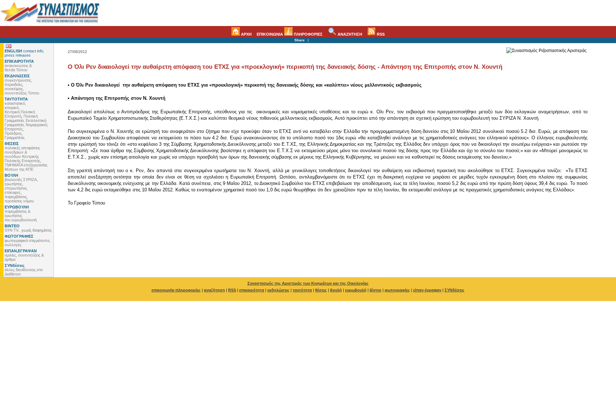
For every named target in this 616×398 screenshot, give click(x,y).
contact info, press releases (24, 53)
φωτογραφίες (397, 290)
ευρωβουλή (355, 290)
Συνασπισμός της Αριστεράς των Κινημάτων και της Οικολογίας (308, 283)
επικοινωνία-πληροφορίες (176, 290)
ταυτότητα (302, 290)
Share (299, 40)
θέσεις (321, 290)
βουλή (336, 290)
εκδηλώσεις (278, 290)
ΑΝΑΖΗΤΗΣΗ (349, 34)
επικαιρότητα (251, 290)
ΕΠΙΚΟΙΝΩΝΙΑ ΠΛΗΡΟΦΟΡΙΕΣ (290, 34)
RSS (380, 34)
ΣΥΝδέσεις (454, 290)
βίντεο (375, 290)
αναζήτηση (214, 290)
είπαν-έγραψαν (427, 290)
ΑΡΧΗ (246, 34)
